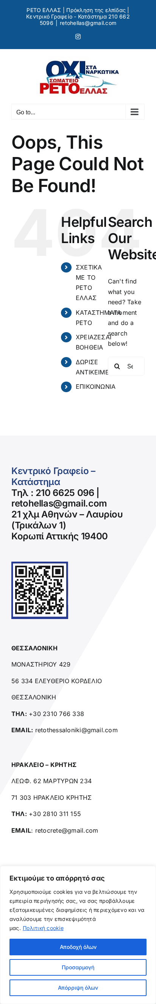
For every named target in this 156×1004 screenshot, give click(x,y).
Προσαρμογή (78, 967)
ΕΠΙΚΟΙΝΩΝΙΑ (96, 386)
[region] (78, 935)
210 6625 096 (65, 492)
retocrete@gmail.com (66, 830)
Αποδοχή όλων (78, 947)
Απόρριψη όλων (78, 987)
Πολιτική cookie (43, 928)
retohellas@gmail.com (88, 23)
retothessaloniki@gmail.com (76, 730)
